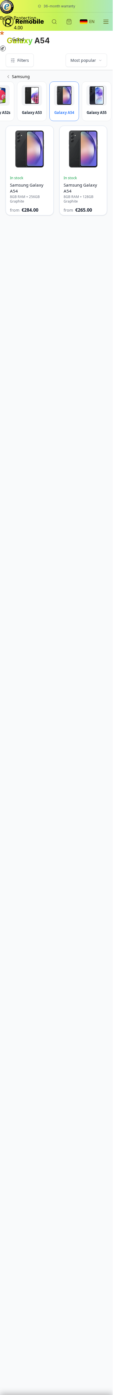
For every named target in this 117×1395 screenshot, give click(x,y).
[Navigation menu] (106, 21)
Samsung (21, 76)
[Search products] (54, 21)
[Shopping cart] (69, 21)
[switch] (18, 48)
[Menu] (37, 40)
